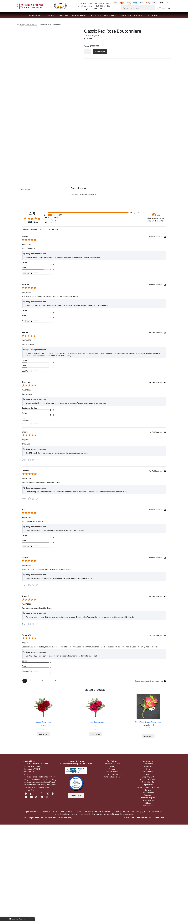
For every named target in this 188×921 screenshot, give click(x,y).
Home (22, 25)
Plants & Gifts (110, 15)
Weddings (138, 15)
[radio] (94, 212)
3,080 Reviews (32, 222)
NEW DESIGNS (96, 15)
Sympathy (51, 15)
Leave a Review (148, 792)
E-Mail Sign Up (148, 782)
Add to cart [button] (43, 734)
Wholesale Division (112, 777)
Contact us (148, 795)
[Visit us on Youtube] (26, 797)
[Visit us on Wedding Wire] (42, 797)
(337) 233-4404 (95, 8)
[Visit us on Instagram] (36, 797)
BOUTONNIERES (31, 25)
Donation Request (147, 798)
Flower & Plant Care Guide (148, 787)
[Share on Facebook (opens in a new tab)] (29, 460)
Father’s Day (126, 15)
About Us (148, 766)
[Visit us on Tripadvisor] (36, 794)
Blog (148, 769)
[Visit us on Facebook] (26, 794)
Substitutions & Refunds (112, 774)
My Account (148, 805)
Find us (26, 774)
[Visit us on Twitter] (47, 794)
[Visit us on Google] (31, 794)
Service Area (148, 771)
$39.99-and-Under (36, 15)
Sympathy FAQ (148, 777)
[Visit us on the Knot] (31, 797)
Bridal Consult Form (148, 779)
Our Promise (148, 764)
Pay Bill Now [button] (76, 795)
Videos (148, 803)
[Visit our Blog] (47, 797)
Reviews (148, 790)
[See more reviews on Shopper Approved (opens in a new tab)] (36, 460)
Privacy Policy (66, 818)
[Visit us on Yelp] (53, 794)
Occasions (63, 15)
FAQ (148, 774)
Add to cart (100, 51)
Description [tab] (25, 190)
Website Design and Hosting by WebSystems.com (144, 818)
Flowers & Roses (79, 15)
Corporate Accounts (112, 764)
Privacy (112, 769)
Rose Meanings (148, 800)
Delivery (112, 766)
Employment (148, 784)
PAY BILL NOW (152, 15)
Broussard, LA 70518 (32, 769)
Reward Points (112, 771)
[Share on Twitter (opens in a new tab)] (33, 460)
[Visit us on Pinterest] (42, 794)
